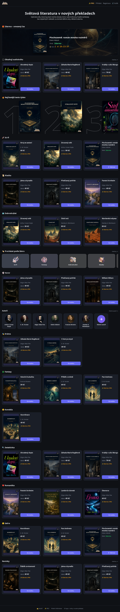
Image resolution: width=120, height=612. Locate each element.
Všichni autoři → (113, 311)
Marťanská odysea (109, 218)
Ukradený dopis (26, 65)
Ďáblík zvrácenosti (27, 566)
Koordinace (25, 415)
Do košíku (30, 89)
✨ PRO (91, 3)
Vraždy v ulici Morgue (110, 65)
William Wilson (107, 278)
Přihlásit (99, 3)
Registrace (107, 3)
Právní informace (56, 608)
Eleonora (105, 490)
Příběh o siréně (67, 377)
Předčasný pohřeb (68, 180)
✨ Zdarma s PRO (25, 76)
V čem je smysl (67, 339)
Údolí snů (65, 218)
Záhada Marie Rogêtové (70, 65)
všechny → (115, 60)
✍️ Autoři (40, 608)
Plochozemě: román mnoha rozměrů (110, 144)
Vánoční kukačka (27, 377)
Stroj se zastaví (26, 143)
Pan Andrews (107, 377)
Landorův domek (68, 490)
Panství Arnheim (108, 180)
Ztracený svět (66, 143)
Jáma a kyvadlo (26, 180)
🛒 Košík (115, 3)
